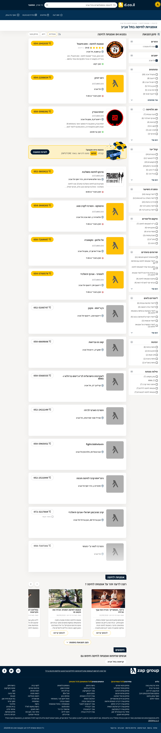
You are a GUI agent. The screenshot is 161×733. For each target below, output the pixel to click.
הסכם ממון (91, 693)
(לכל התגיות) (74, 681)
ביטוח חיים (11, 685)
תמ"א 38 (66, 693)
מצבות (12, 696)
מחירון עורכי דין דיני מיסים (120, 704)
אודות (155, 728)
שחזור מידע (11, 709)
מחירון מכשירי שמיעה (121, 696)
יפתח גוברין (98, 112)
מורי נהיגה (11, 693)
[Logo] (115, 49)
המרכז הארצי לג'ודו (94, 410)
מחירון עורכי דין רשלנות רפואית (118, 706)
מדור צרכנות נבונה (152, 685)
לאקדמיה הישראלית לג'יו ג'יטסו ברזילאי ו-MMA (83, 377)
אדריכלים (66, 714)
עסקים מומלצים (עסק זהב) (149, 693)
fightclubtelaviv (95, 444)
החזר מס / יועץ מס (32, 712)
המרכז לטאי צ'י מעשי (93, 546)
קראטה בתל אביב (116, 661)
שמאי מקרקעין (9, 688)
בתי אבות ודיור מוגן (8, 698)
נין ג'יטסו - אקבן (96, 308)
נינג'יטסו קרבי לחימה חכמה (90, 478)
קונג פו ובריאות (96, 342)
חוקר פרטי (11, 701)
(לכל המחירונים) (117, 681)
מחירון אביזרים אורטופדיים (119, 698)
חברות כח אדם (9, 714)
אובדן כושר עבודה (88, 701)
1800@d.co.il (153, 720)
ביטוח (37, 704)
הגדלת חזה (65, 690)
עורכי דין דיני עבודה (88, 712)
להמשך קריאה (102, 633)
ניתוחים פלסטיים (63, 685)
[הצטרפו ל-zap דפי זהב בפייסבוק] (4, 670)
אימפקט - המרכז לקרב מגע (90, 206)
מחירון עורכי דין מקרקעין (120, 709)
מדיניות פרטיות (130, 728)
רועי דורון (99, 77)
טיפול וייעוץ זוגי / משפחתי (60, 698)
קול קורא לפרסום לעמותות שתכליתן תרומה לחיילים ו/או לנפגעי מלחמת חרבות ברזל (75, 671)
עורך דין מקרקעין (89, 690)
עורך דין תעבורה (89, 709)
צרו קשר (113, 728)
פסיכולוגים (65, 706)
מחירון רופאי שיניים (122, 685)
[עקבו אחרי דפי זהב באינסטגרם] (18, 670)
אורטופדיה (35, 698)
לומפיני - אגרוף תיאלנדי (92, 274)
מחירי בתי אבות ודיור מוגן (120, 712)
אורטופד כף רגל (63, 709)
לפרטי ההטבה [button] (40, 152)
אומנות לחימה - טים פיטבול (90, 43)
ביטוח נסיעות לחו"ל (32, 706)
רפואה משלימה (33, 696)
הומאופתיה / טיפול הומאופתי (59, 704)
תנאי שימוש (141, 728)
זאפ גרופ (121, 728)
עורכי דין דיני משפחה (87, 696)
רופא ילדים (65, 712)
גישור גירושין (90, 685)
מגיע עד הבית (154, 688)
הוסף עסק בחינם (153, 696)
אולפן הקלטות (10, 712)
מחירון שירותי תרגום (122, 693)
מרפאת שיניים (34, 688)
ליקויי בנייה (35, 685)
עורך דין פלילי (90, 706)
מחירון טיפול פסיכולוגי (121, 688)
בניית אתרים (10, 706)
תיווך (13, 690)
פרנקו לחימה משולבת (93, 172)
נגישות (149, 728)
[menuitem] (149, 685)
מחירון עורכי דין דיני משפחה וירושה (117, 701)
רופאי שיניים (34, 690)
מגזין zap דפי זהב (152, 690)
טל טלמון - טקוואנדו (94, 240)
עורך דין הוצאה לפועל (87, 704)
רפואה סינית (34, 693)
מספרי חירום (154, 698)
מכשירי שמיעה (33, 714)
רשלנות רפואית (89, 698)
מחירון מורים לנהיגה (122, 690)
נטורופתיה (35, 701)
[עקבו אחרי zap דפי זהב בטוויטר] (11, 670)
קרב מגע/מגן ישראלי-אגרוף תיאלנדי (86, 512)
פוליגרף (12, 704)
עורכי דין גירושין (89, 688)
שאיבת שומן (65, 688)
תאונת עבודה (64, 701)
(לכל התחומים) (86, 681)
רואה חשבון (35, 709)
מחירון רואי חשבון (123, 714)
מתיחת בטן (65, 696)
